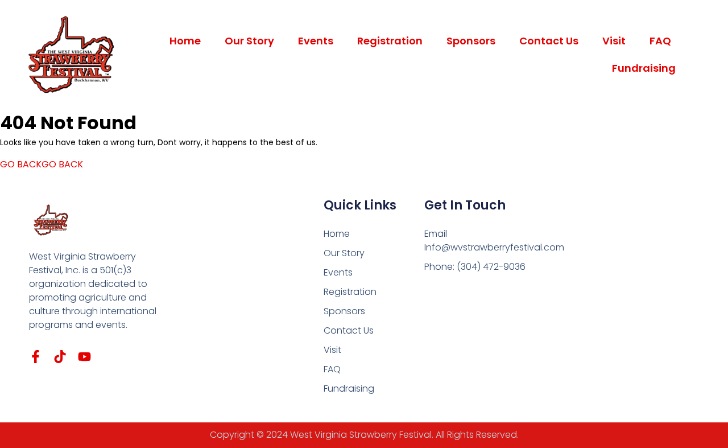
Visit (614, 41)
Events (315, 41)
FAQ (660, 41)
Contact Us (548, 41)
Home (185, 41)
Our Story (249, 41)
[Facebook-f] (35, 356)
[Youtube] (84, 356)
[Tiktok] (60, 356)
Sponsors (470, 41)
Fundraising (644, 68)
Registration (390, 41)
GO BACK (41, 164)
